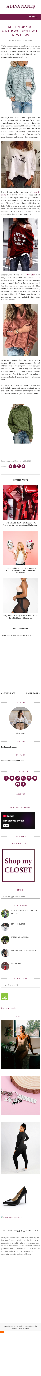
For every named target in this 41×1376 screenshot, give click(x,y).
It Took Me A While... (20, 937)
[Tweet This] (10, 466)
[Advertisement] (20, 1274)
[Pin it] (23, 466)
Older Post (32, 693)
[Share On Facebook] (15, 466)
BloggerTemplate (24, 1328)
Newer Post (9, 693)
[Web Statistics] (4, 1332)
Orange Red (16, 963)
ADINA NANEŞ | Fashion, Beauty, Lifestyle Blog (23, 1326)
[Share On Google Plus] (19, 466)
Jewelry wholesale (8, 1008)
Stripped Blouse (18, 924)
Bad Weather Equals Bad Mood (24, 950)
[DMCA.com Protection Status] (4, 999)
